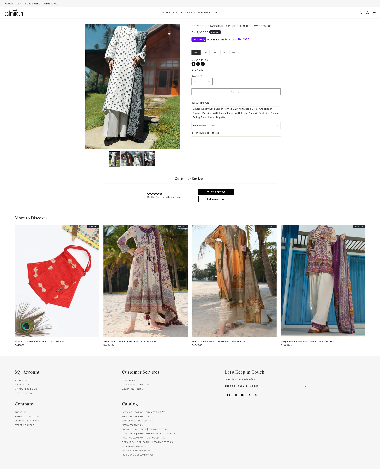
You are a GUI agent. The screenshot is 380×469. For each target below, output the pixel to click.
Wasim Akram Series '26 (136, 450)
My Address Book (26, 388)
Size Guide (197, 70)
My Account (22, 380)
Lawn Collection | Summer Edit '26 (143, 412)
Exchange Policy (132, 388)
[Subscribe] (304, 386)
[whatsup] (198, 64)
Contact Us (129, 380)
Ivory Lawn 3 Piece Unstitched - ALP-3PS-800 (307, 341)
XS (198, 53)
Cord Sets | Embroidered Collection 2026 (148, 433)
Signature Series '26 (134, 446)
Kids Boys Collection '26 (137, 454)
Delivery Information (135, 384)
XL (235, 53)
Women (8, 3)
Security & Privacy (27, 420)
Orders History (25, 393)
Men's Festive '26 (132, 425)
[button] (166, 13)
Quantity (196, 76)
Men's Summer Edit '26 (135, 416)
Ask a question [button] (216, 199)
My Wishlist (22, 384)
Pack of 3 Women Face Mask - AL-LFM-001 (39, 341)
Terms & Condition (27, 416)
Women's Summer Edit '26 (137, 420)
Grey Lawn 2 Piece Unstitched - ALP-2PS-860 (130, 341)
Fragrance (50, 3)
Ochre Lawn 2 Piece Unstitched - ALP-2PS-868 (219, 341)
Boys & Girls (32, 3)
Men (19, 3)
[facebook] (193, 64)
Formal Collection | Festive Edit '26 (145, 429)
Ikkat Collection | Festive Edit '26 (143, 437)
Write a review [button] (216, 191)
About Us (21, 412)
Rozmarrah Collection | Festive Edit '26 (147, 442)
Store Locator (24, 425)
